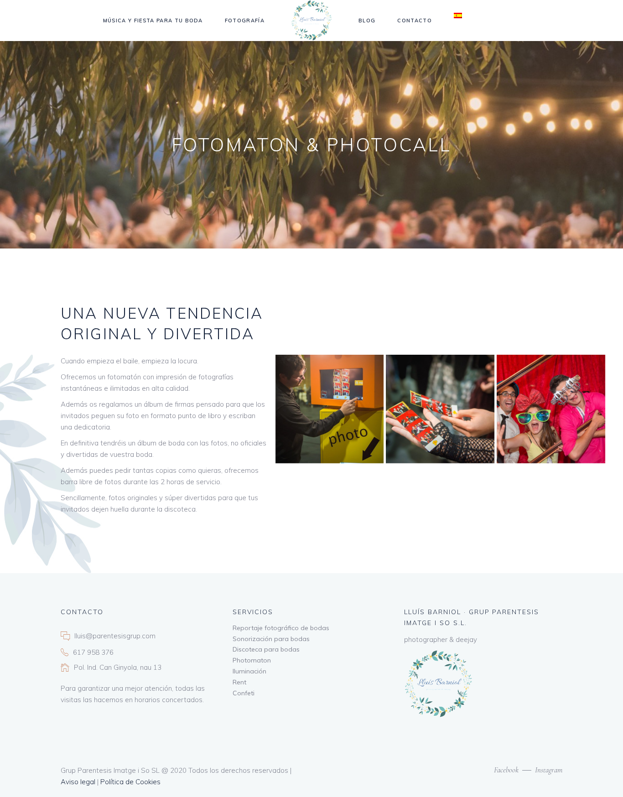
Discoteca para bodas (266, 649)
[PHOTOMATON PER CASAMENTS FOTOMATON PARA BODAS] (551, 409)
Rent (239, 682)
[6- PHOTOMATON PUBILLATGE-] (329, 409)
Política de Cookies (130, 781)
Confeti (243, 693)
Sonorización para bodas (271, 639)
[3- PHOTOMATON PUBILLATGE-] (440, 409)
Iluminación (249, 671)
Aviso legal (78, 781)
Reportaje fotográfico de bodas (281, 628)
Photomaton (252, 660)
